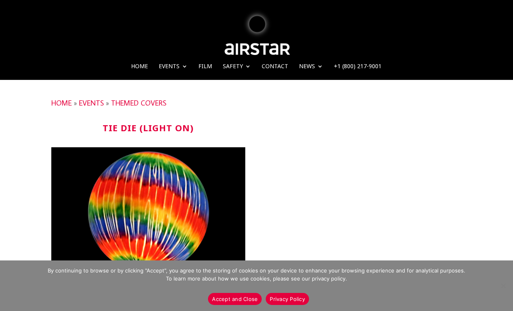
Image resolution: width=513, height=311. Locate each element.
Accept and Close (235, 299)
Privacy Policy (287, 299)
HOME (61, 103)
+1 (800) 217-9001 (358, 66)
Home (139, 66)
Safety (233, 66)
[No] (503, 286)
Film (205, 66)
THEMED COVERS (138, 103)
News (307, 66)
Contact (275, 66)
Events (169, 66)
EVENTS (91, 103)
